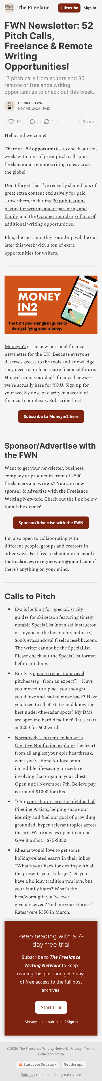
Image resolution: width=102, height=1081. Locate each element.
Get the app (74, 1064)
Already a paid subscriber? (51, 1021)
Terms (89, 1048)
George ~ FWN (30, 103)
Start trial (51, 1007)
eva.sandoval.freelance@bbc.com (61, 640)
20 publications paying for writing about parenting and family (46, 208)
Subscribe (69, 8)
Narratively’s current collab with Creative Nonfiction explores (49, 741)
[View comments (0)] (32, 121)
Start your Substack (40, 1064)
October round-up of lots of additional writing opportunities (50, 220)
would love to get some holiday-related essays (47, 854)
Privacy (76, 1048)
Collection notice (51, 1054)
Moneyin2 (15, 346)
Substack (28, 1074)
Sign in (90, 8)
